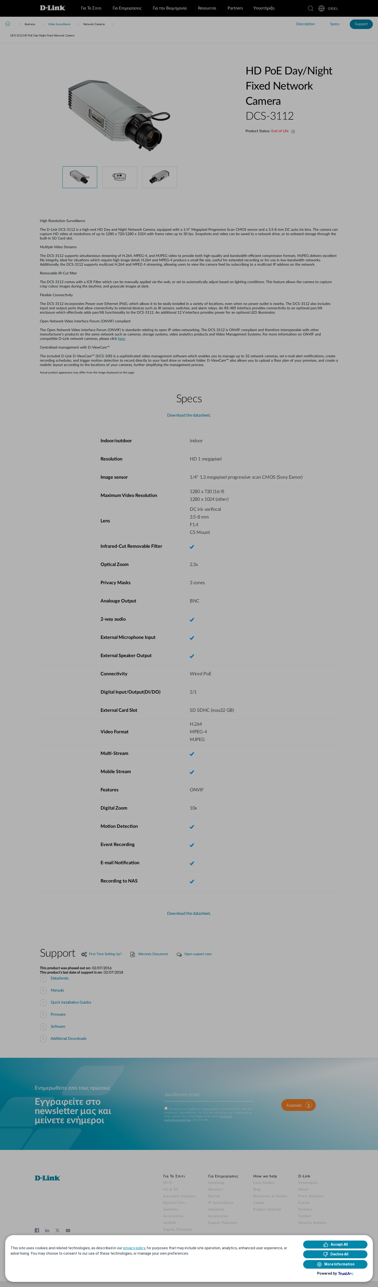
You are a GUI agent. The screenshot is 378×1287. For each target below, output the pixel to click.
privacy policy (134, 1248)
